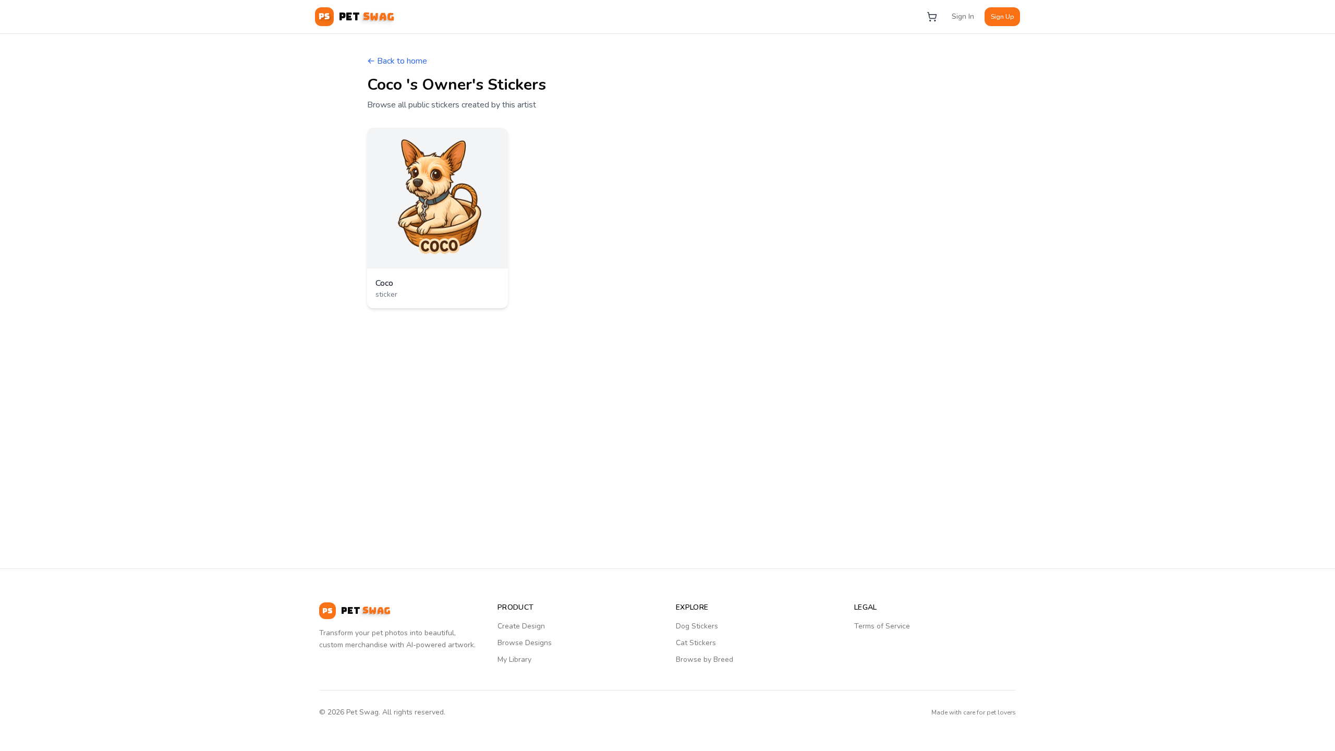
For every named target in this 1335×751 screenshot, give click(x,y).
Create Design (521, 626)
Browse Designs (524, 643)
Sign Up (1002, 17)
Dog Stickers (697, 626)
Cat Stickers (696, 643)
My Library (514, 659)
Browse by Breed (704, 659)
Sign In (963, 16)
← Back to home (397, 61)
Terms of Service (882, 626)
